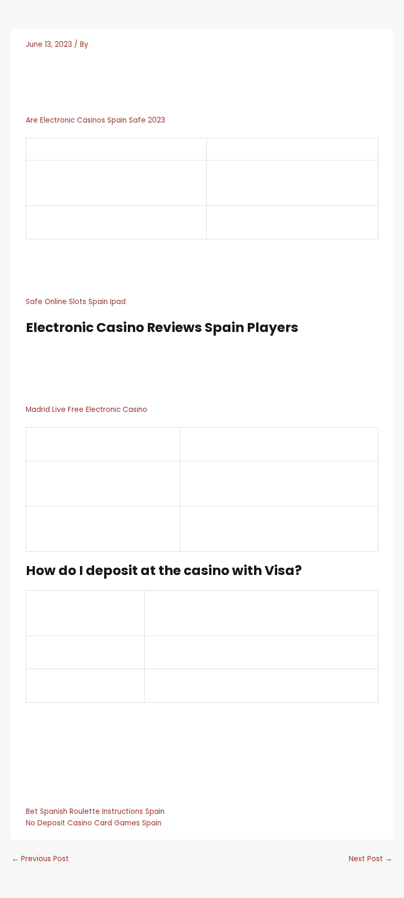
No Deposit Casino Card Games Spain (93, 823)
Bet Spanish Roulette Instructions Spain (95, 811)
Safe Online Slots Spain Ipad (76, 302)
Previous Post (40, 859)
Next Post (370, 859)
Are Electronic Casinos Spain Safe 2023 (95, 120)
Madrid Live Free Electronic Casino (86, 410)
